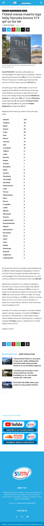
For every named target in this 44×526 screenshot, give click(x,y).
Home (4, 7)
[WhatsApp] (18, 30)
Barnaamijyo (11, 7)
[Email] (23, 30)
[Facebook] (4, 30)
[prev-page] (3, 392)
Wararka (25, 10)
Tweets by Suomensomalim (11, 415)
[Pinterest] (13, 30)
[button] (3, 2)
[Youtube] (27, 517)
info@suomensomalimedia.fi (25, 503)
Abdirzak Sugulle (9, 25)
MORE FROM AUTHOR (27, 354)
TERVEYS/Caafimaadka (23, 7)
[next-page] (6, 392)
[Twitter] (9, 30)
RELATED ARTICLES (9, 354)
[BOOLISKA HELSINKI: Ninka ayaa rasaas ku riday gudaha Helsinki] (7, 384)
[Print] (28, 30)
